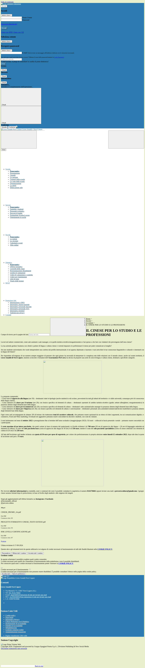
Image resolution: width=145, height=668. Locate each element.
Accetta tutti (35, 553)
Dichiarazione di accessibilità (15, 624)
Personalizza (6, 553)
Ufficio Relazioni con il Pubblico (17, 622)
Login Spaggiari (59, 57)
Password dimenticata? (9, 24)
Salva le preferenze (18, 574)
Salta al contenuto (7, 2)
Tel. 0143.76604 (14, 593)
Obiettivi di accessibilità (13, 626)
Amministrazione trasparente (15, 632)
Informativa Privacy (12, 619)
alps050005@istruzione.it (29, 595)
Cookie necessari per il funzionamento (15, 569)
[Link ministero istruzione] (11, 4)
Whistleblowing (11, 628)
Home (88, 319)
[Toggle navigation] (19, 139)
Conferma (12, 127)
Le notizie (89, 323)
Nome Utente (27, 18)
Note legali (9, 617)
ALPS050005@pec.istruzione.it (30, 597)
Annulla (4, 127)
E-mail (24, 53)
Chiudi (4, 70)
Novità (88, 321)
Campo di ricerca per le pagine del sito (14, 334)
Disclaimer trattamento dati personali (14, 648)
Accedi (4, 6)
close (3, 150)
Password (25, 20)
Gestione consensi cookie (14, 630)
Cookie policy (10, 615)
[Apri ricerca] (126, 139)
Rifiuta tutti (19, 553)
